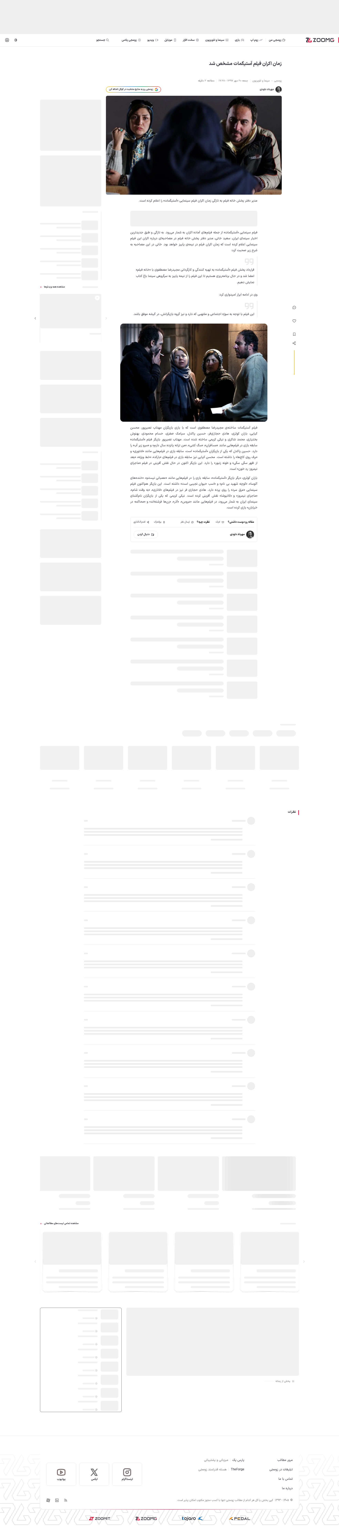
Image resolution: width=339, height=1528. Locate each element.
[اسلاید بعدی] (35, 318)
